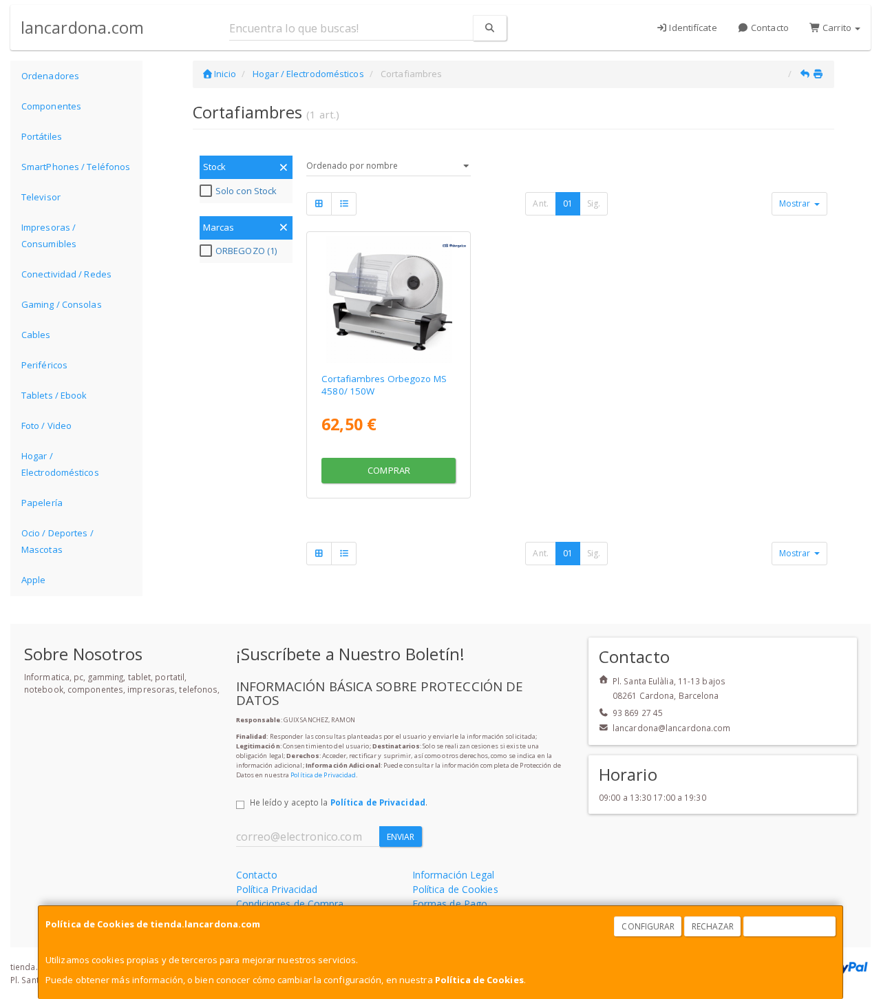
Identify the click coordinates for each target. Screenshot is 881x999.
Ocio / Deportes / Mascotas (57, 541)
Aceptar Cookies (790, 926)
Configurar (648, 926)
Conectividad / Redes (66, 274)
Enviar (401, 837)
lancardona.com (82, 27)
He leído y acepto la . (338, 802)
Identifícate (692, 27)
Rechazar (713, 926)
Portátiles (41, 136)
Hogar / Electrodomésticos (60, 464)
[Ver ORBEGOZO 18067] (389, 299)
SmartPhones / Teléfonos (75, 166)
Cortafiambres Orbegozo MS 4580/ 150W (384, 384)
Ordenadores (50, 76)
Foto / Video (46, 425)
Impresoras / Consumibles (48, 235)
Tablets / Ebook (54, 395)
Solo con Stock (246, 191)
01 (568, 203)
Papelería (42, 502)
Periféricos (44, 365)
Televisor (41, 197)
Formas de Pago (449, 903)
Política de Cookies (479, 980)
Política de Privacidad (323, 774)
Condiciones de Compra (290, 903)
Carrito (836, 27)
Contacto (769, 27)
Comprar (389, 470)
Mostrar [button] (796, 203)
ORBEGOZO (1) (246, 250)
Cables (36, 334)
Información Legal (453, 874)
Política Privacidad (277, 889)
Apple (33, 580)
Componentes (51, 106)
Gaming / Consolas (61, 304)
